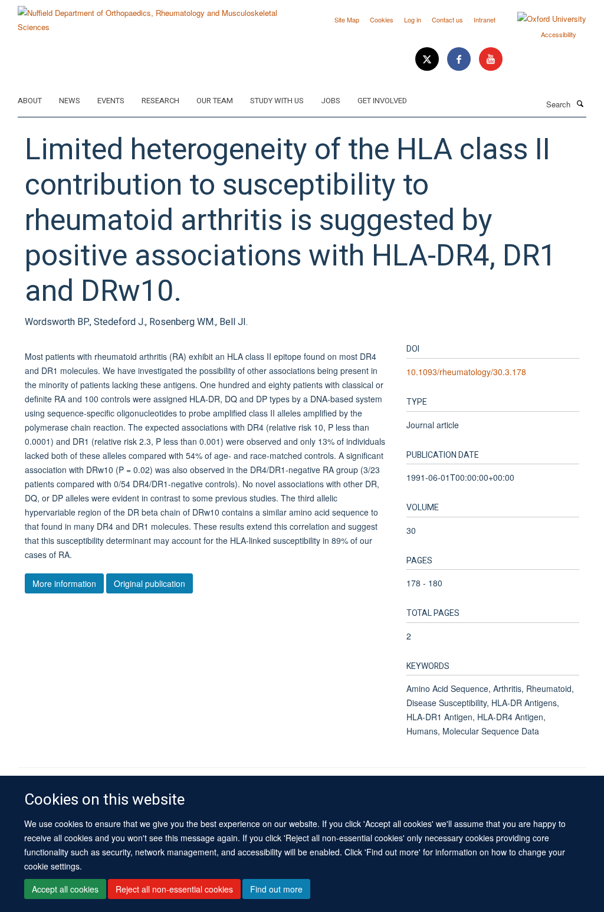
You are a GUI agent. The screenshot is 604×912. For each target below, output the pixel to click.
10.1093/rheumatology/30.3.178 (466, 372)
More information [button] (64, 583)
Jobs (330, 100)
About (30, 100)
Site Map (346, 19)
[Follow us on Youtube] (491, 59)
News (69, 100)
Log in (412, 19)
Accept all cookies (65, 889)
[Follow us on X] (428, 59)
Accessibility (558, 34)
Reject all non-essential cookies (174, 889)
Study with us (277, 100)
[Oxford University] (543, 19)
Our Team (214, 100)
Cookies (381, 19)
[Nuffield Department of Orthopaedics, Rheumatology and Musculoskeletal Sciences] (155, 15)
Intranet (484, 19)
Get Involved (382, 100)
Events (110, 100)
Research (160, 100)
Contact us (447, 19)
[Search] (579, 103)
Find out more (276, 889)
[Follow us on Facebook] (460, 59)
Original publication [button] (149, 583)
